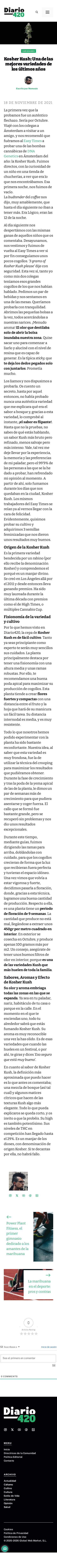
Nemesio (33, 88)
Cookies (8, 1529)
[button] (37, 12)
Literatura (9, 1499)
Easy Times (33, 141)
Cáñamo (8, 1484)
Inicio (7, 1449)
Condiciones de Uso (15, 1536)
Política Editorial (13, 1457)
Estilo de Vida (11, 1495)
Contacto (9, 1460)
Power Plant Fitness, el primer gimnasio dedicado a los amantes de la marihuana (17, 1238)
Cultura (8, 1492)
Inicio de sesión (49, 1347)
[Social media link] (10, 1195)
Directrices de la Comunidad (20, 1453)
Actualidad (10, 1480)
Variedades (28, 51)
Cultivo (8, 1488)
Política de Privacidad (16, 1533)
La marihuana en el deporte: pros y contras (39, 1286)
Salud (7, 1507)
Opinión (8, 1503)
